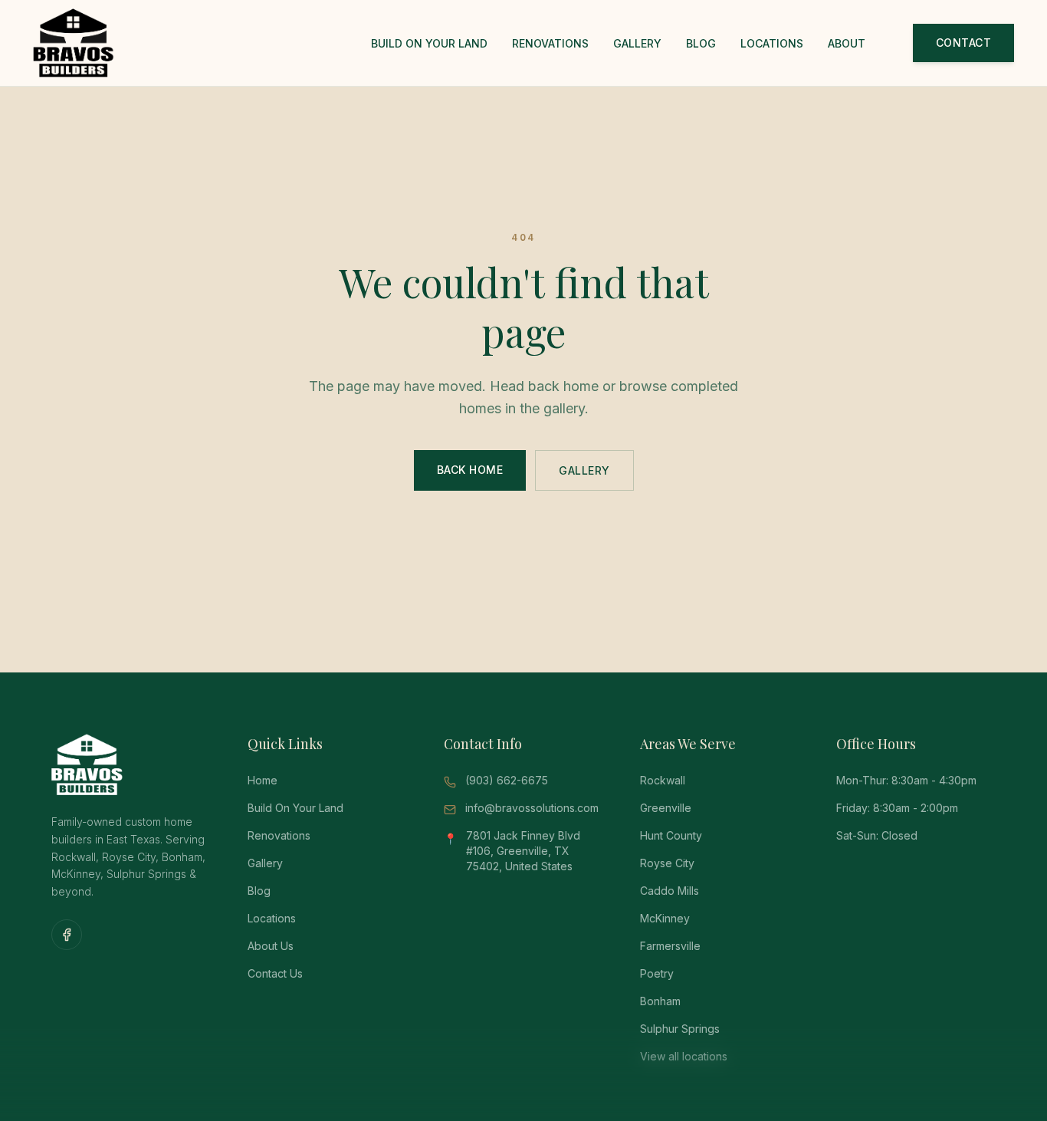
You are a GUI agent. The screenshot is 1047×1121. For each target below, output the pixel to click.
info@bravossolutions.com (532, 807)
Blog (701, 43)
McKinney (665, 918)
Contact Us (275, 973)
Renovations (550, 43)
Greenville (665, 807)
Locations (771, 43)
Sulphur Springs (680, 1028)
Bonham (660, 1001)
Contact (964, 42)
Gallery (637, 43)
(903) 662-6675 (506, 780)
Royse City (667, 863)
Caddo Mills (669, 890)
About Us (271, 945)
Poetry (657, 973)
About (846, 43)
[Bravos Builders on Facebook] (66, 934)
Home (262, 780)
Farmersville (670, 945)
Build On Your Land (429, 43)
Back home (470, 469)
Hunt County (671, 835)
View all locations (683, 1056)
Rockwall (662, 780)
